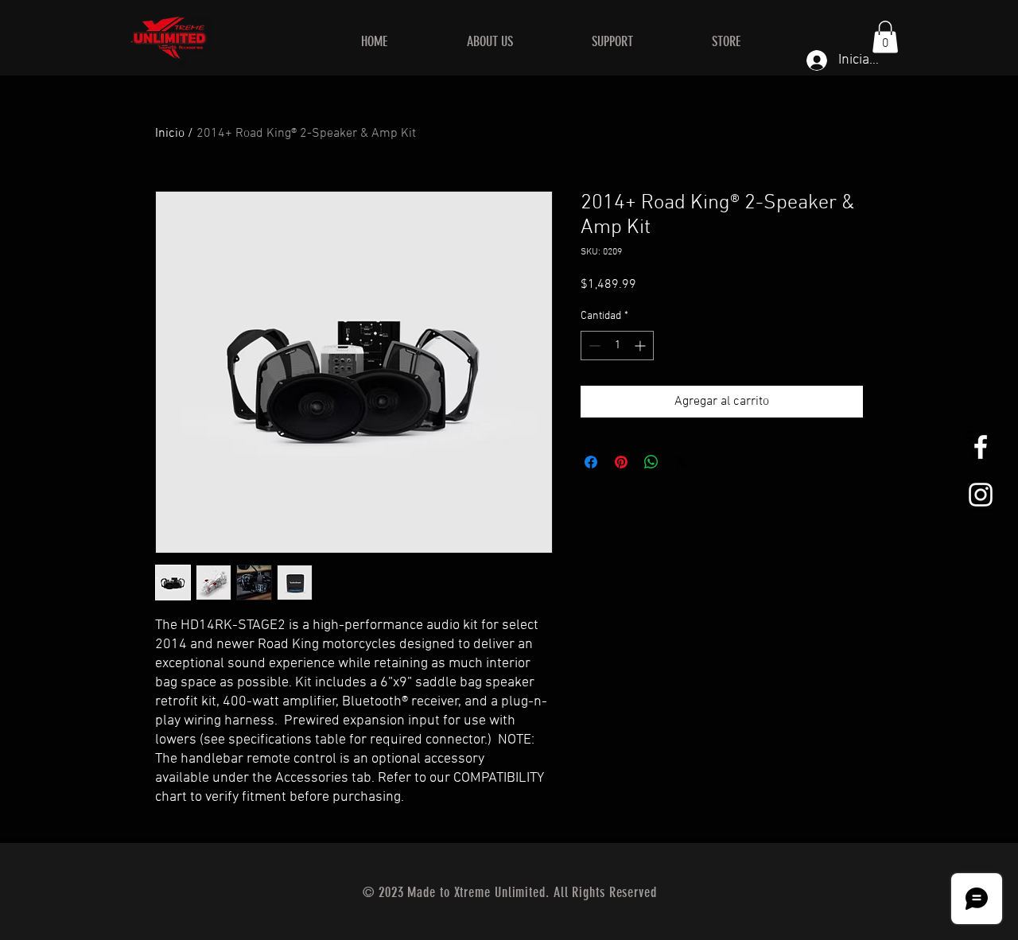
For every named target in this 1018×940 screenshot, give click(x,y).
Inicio (170, 134)
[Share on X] (681, 462)
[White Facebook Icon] (981, 447)
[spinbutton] (617, 345)
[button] (885, 37)
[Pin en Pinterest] (621, 462)
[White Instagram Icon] (981, 495)
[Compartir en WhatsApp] (651, 462)
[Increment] (641, 345)
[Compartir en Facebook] (590, 462)
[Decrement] (593, 345)
